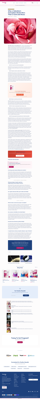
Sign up (33, 379)
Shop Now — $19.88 (19, 94)
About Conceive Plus (16, 382)
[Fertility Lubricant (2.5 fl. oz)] (6, 274)
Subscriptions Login (16, 376)
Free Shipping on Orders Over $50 (20, 0)
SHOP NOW (20, 342)
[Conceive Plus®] (4, 3)
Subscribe (26, 295)
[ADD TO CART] (9, 277)
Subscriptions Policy (23, 376)
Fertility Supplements (6, 366)
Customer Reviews (16, 386)
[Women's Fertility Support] (15, 274)
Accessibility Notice (23, 379)
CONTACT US (3, 385)
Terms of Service (23, 378)
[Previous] (14, 0)
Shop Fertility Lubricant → (20, 155)
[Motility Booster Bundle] (24, 274)
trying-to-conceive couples (18, 130)
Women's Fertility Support (15, 280)
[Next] (26, 0)
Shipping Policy (23, 377)
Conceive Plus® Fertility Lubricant (13, 127)
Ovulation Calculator (15, 379)
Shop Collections (16, 377)
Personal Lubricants (26, 368)
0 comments (15, 16)
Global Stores (15, 385)
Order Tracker (15, 375)
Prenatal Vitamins (13, 368)
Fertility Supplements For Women (22, 366)
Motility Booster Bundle (24, 280)
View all (36, 267)
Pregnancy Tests (20, 368)
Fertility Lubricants (13, 366)
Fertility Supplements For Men (32, 366)
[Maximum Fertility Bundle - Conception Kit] (34, 274)
